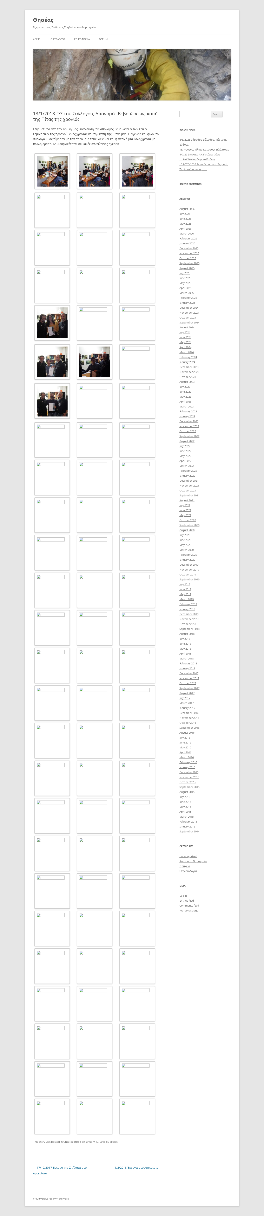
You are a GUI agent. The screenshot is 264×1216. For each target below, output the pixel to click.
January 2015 (187, 826)
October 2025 (187, 258)
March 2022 (186, 466)
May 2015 (185, 807)
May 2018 (185, 648)
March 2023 (186, 406)
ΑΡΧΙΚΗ (37, 39)
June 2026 (185, 219)
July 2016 (184, 737)
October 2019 (187, 574)
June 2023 (185, 391)
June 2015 (185, 802)
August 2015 (186, 792)
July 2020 (184, 535)
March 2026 (186, 233)
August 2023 (186, 382)
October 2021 (187, 490)
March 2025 (186, 293)
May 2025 (185, 283)
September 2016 (189, 727)
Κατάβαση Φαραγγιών (193, 861)
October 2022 (187, 431)
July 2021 (184, 505)
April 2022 (185, 461)
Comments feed (189, 905)
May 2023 (185, 396)
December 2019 (188, 564)
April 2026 (185, 228)
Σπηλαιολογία (188, 871)
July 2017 (184, 698)
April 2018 (185, 653)
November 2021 (189, 485)
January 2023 (187, 416)
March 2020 (186, 550)
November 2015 (189, 777)
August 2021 (186, 500)
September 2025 (189, 263)
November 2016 (189, 718)
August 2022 (186, 441)
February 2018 (188, 663)
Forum (103, 39)
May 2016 (185, 747)
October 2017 (187, 683)
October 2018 (187, 624)
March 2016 (186, 757)
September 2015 (189, 787)
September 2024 (189, 322)
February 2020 (188, 555)
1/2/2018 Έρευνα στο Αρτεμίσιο (138, 1167)
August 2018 (186, 634)
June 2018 (185, 643)
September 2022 (189, 436)
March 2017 (186, 703)
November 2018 (189, 619)
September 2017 (189, 688)
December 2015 (188, 772)
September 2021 (189, 495)
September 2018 (189, 629)
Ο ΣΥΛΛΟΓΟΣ (58, 39)
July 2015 (184, 797)
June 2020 (185, 540)
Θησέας (43, 19)
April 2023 (185, 401)
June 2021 (185, 510)
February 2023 (188, 411)
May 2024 (185, 342)
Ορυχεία (184, 866)
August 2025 (186, 268)
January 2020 (187, 559)
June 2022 (185, 451)
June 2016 (185, 742)
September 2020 (189, 525)
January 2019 (187, 609)
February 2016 (188, 762)
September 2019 (189, 579)
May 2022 (185, 456)
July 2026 (184, 214)
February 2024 (188, 357)
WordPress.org (188, 910)
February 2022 (188, 471)
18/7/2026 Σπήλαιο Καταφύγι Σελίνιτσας (204, 149)
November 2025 (189, 253)
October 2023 (187, 377)
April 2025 (185, 288)
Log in (183, 895)
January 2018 (187, 668)
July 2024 (184, 332)
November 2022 (189, 426)
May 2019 (185, 594)
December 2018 (188, 614)
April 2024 (185, 347)
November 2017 (189, 678)
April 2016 (185, 752)
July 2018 (184, 639)
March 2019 (186, 599)
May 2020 (185, 545)
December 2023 (188, 367)
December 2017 (188, 673)
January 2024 (187, 362)
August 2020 (186, 530)
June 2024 (185, 337)
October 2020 (187, 520)
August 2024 (186, 327)
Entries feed (186, 900)
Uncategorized (72, 1142)
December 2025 (188, 248)
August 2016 (186, 732)
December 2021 (188, 480)
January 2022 (187, 475)
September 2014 (189, 831)
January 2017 (187, 708)
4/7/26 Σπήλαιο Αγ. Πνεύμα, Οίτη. (199, 154)
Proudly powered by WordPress (51, 1198)
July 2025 (184, 273)
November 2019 (189, 569)
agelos (114, 1142)
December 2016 (188, 713)
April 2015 (185, 811)
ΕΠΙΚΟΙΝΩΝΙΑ (82, 39)
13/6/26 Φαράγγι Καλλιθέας (197, 159)
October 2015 (187, 782)
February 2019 (188, 604)
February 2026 (188, 238)
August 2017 (186, 693)
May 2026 (185, 223)
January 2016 (187, 767)
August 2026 (186, 209)
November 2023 (189, 372)
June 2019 (185, 589)
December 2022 (188, 421)
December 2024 (188, 307)
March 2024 (186, 352)
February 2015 (188, 821)
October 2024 (187, 317)
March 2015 (186, 816)
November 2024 (189, 312)
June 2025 (185, 278)
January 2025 (187, 303)
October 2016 (187, 723)
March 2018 (186, 658)
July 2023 (184, 387)
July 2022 (184, 446)
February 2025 (188, 298)
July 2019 (184, 584)
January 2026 (187, 243)
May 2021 (185, 515)
